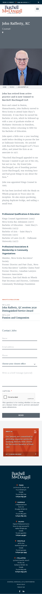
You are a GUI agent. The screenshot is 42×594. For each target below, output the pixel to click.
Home (4, 87)
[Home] (12, 9)
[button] (38, 2)
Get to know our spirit (14, 454)
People (12, 87)
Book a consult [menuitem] (8, 2)
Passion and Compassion (15, 317)
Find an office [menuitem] (21, 3)
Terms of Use (21, 587)
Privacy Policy (21, 584)
